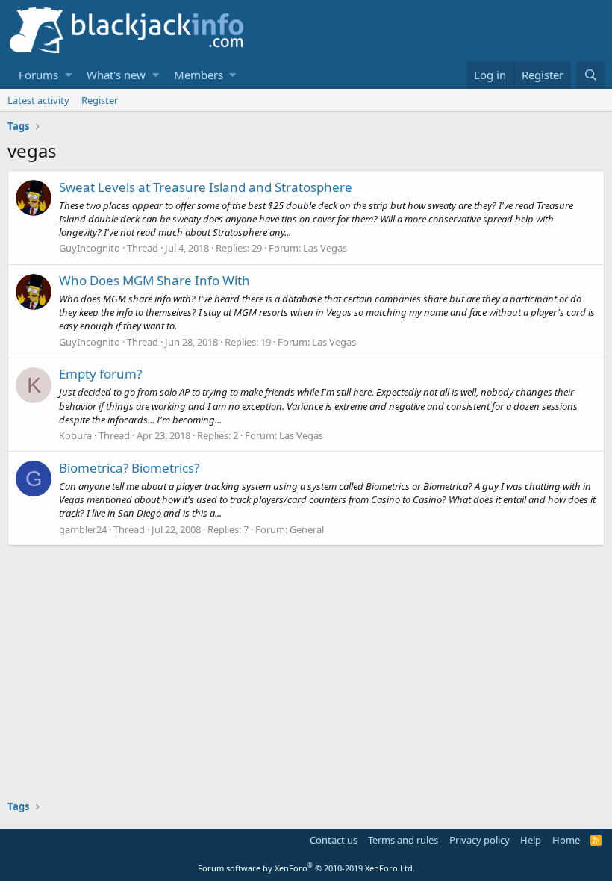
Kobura (75, 435)
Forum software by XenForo (306, 868)
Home (566, 840)
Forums (38, 74)
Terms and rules (403, 840)
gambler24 (83, 529)
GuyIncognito (89, 248)
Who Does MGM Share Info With (154, 280)
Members (198, 74)
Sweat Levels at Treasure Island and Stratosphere (205, 187)
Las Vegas (325, 248)
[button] (68, 75)
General (307, 529)
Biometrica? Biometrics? (129, 467)
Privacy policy (479, 840)
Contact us (333, 840)
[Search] (590, 75)
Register (99, 100)
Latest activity (38, 100)
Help (530, 840)
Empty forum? (100, 373)
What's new (116, 74)
